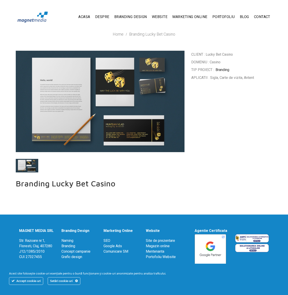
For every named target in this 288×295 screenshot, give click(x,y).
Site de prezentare (160, 240)
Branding (222, 70)
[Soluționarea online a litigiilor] (252, 247)
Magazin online (158, 246)
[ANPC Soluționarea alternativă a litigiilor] (252, 238)
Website (153, 231)
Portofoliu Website (161, 257)
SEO (107, 240)
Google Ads (113, 246)
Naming (67, 240)
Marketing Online (118, 231)
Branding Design (75, 231)
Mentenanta (155, 251)
